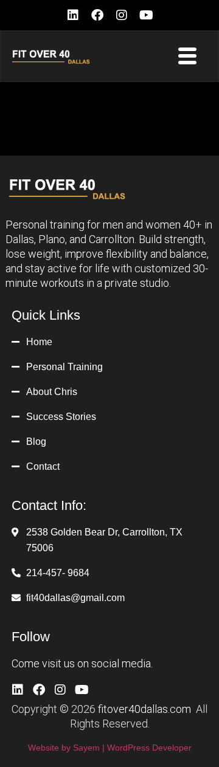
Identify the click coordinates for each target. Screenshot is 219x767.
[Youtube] (146, 15)
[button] (187, 56)
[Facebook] (97, 15)
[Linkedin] (73, 15)
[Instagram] (122, 15)
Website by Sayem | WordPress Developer (110, 747)
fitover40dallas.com (144, 709)
